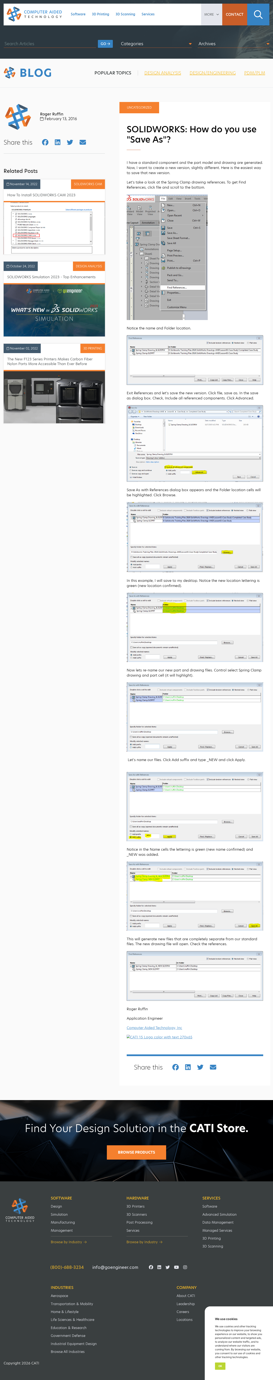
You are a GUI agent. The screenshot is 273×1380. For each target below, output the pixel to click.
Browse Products (136, 1152)
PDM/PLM (254, 73)
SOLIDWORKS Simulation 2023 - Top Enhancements (51, 276)
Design (56, 1206)
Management (62, 1230)
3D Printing (100, 14)
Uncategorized (139, 107)
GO (104, 43)
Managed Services (217, 1230)
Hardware (137, 1198)
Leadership (186, 1303)
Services (148, 14)
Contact (235, 14)
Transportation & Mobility (72, 1303)
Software (78, 14)
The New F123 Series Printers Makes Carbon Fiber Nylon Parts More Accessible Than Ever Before (50, 361)
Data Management (218, 1222)
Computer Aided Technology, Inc (154, 1027)
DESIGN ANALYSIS (162, 73)
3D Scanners (136, 1214)
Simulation (59, 1214)
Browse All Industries (68, 1351)
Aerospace (59, 1295)
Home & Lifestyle (64, 1311)
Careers (183, 1311)
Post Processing (139, 1222)
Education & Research (69, 1327)
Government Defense (68, 1335)
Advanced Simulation (219, 1214)
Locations (185, 1319)
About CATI (186, 1295)
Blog (36, 73)
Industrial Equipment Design (74, 1343)
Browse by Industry (66, 1242)
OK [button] (220, 1366)
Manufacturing (63, 1222)
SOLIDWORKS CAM (88, 184)
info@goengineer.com (115, 1267)
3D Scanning (125, 14)
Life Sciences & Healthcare (72, 1319)
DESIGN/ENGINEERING (213, 73)
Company (187, 1287)
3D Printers (135, 1206)
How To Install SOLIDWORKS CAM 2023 (41, 195)
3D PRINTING (92, 348)
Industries (62, 1287)
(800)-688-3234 (67, 1267)
